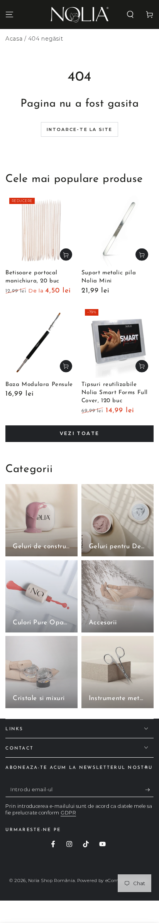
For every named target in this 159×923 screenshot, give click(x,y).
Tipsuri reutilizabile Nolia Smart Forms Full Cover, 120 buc (114, 393)
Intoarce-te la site (80, 129)
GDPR (68, 813)
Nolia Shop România (51, 880)
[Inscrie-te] (149, 790)
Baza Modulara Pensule (39, 385)
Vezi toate (80, 433)
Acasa (13, 38)
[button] (130, 14)
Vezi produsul (66, 254)
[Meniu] (9, 14)
